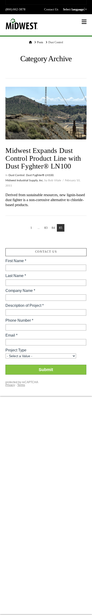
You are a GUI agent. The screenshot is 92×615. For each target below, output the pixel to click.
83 (46, 228)
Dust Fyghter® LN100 (40, 175)
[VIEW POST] (45, 113)
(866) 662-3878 (15, 9)
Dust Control (16, 175)
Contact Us (51, 9)
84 (53, 228)
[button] (84, 22)
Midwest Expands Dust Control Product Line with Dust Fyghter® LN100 (43, 158)
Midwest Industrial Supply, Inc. (24, 180)
